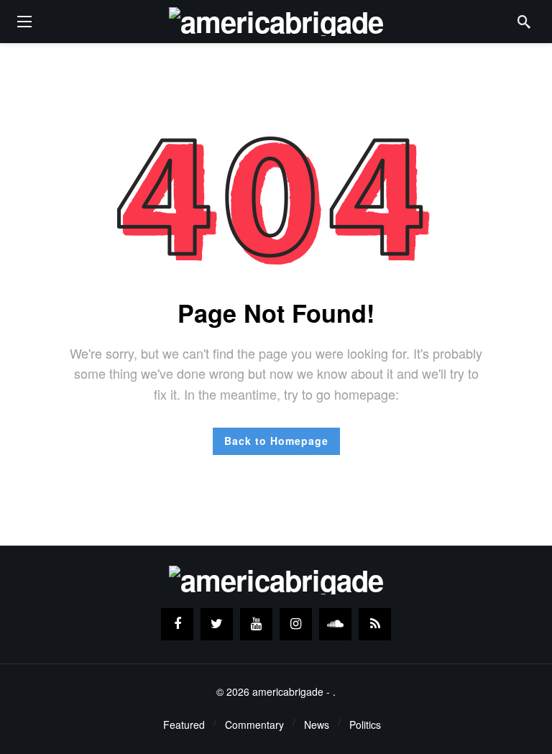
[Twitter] (217, 624)
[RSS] (375, 624)
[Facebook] (177, 624)
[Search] (524, 21)
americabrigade (287, 691)
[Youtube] (256, 624)
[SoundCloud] (335, 624)
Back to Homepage (276, 440)
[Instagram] (296, 624)
